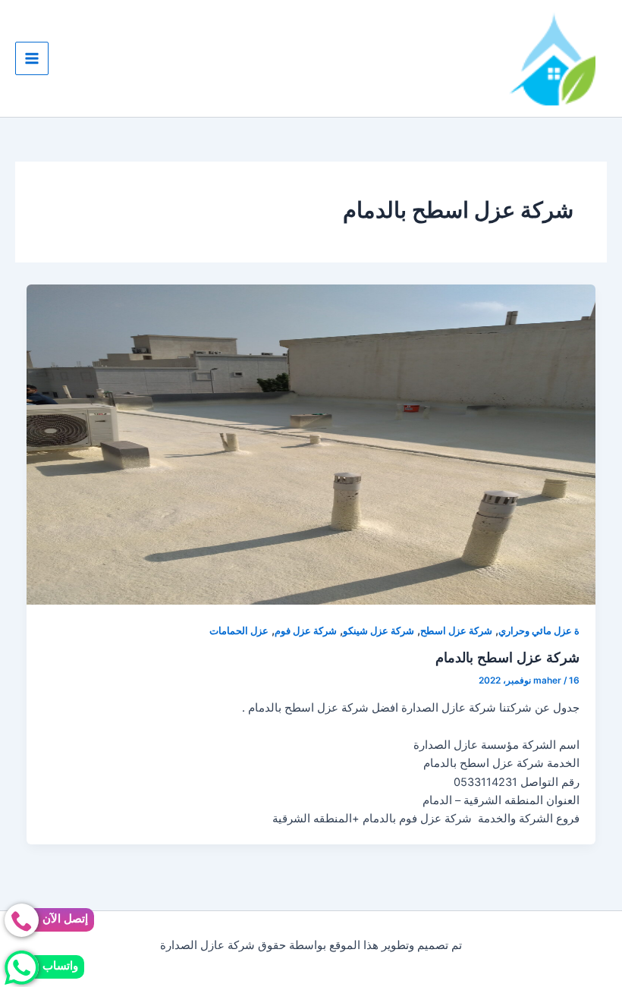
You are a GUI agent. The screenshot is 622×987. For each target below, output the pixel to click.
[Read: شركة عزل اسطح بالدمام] (311, 444)
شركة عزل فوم (306, 631)
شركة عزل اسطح (456, 631)
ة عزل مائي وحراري (539, 631)
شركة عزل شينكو (378, 631)
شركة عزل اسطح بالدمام (507, 657)
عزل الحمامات (239, 631)
